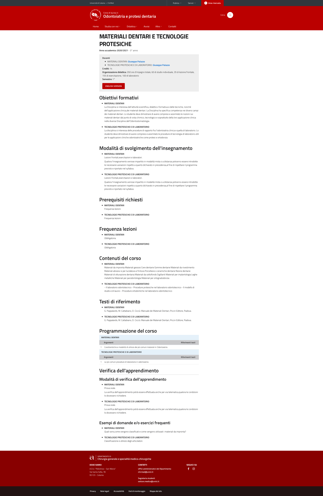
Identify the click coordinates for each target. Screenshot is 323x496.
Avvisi (146, 26)
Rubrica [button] (176, 3)
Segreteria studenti (146, 478)
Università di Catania (97, 3)
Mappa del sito (156, 491)
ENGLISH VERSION (113, 86)
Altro (157, 26)
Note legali (104, 491)
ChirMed (110, 3)
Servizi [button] (190, 3)
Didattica (131, 26)
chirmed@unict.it (145, 471)
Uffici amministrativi (154, 468)
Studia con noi (111, 26)
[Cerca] (230, 15)
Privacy (93, 491)
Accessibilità (119, 491)
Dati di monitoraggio (137, 491)
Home (96, 26)
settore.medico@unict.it (148, 481)
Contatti (172, 26)
